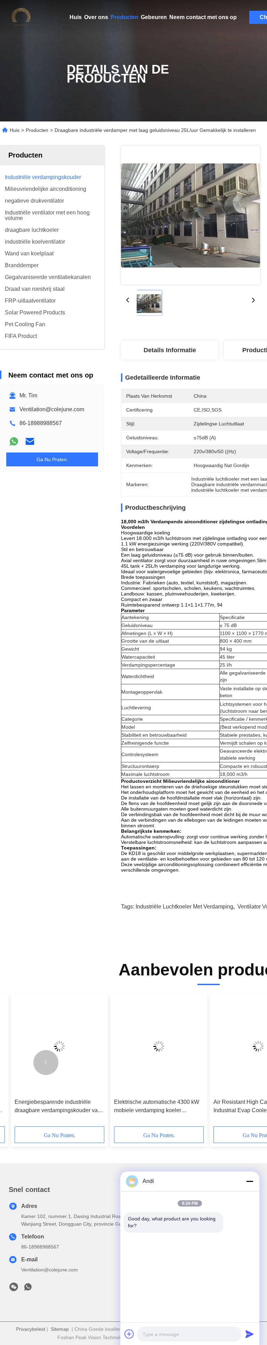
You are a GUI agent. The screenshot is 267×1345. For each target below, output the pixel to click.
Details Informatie (170, 350)
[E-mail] (29, 441)
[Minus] (249, 1181)
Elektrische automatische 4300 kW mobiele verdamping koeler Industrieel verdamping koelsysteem (158, 1107)
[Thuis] (21, 17)
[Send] (249, 1334)
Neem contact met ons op (203, 17)
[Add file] (129, 1334)
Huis (76, 17)
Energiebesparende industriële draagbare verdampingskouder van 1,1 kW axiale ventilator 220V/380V (58, 1107)
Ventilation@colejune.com (51, 409)
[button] (45, 1062)
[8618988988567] (28, 1289)
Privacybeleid (30, 1329)
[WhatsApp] (13, 441)
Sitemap (60, 1329)
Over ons (96, 17)
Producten (124, 17)
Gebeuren (154, 17)
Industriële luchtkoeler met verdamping (184, 907)
